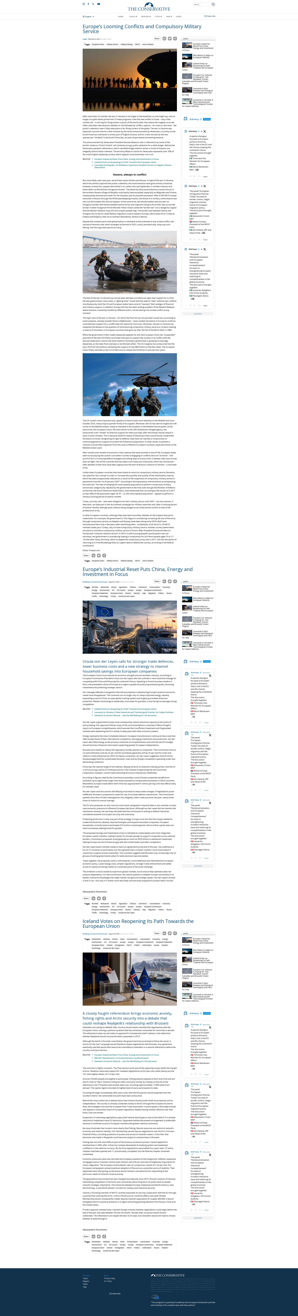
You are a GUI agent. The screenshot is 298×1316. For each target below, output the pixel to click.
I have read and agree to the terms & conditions (150, 676)
